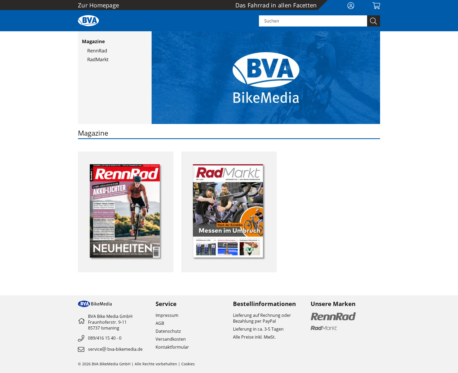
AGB (160, 323)
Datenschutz (168, 331)
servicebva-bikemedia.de (115, 349)
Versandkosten (171, 339)
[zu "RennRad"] (125, 212)
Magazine (93, 41)
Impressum (167, 315)
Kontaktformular (172, 347)
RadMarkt (97, 59)
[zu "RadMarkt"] (229, 212)
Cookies (188, 363)
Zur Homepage (98, 5)
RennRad (97, 50)
